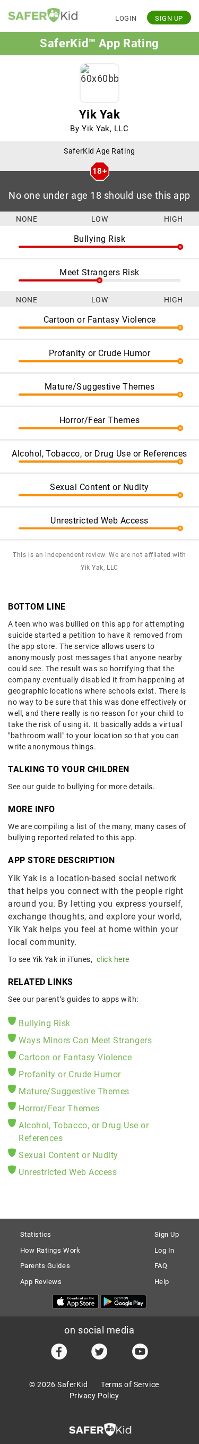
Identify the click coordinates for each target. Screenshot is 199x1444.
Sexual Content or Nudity (68, 1155)
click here (113, 959)
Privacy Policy (94, 1395)
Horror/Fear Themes (59, 1108)
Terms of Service (130, 1384)
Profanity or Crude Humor (70, 1074)
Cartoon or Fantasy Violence (75, 1057)
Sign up (169, 18)
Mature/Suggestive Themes (74, 1091)
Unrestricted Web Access (68, 1172)
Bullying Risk (45, 1023)
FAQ (161, 1266)
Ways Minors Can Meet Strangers (85, 1040)
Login (126, 18)
